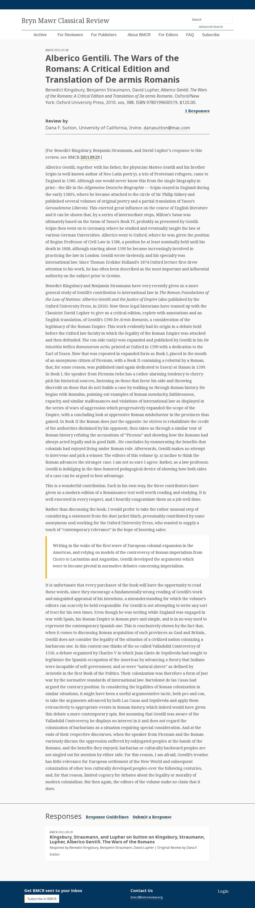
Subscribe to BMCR (42, 898)
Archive (40, 35)
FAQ (190, 35)
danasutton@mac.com (167, 128)
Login (223, 891)
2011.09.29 (90, 157)
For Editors (168, 35)
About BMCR (139, 35)
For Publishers (104, 35)
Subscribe (211, 35)
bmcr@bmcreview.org (146, 897)
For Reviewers (70, 35)
